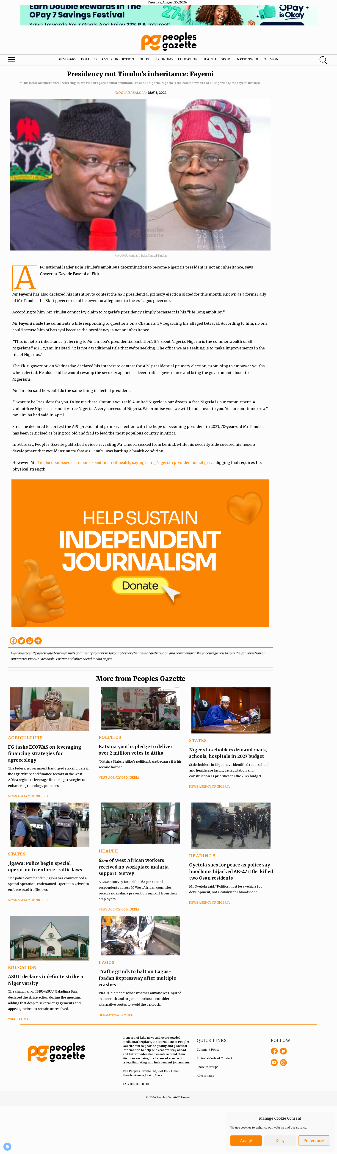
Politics (89, 59)
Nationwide (248, 59)
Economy (164, 59)
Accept (246, 1140)
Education (188, 59)
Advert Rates (205, 1075)
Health (209, 59)
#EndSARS (67, 59)
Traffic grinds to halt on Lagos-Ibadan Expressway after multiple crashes (137, 978)
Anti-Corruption (117, 59)
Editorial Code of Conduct (214, 1058)
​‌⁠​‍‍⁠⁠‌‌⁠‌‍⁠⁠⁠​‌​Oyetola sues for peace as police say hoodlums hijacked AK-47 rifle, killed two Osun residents (231, 871)
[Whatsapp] (29, 641)
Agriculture (25, 737)
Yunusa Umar (19, 1019)
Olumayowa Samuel (116, 1015)
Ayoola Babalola (130, 93)
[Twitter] (21, 641)
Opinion (271, 59)
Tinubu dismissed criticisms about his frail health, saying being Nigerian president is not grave (126, 462)
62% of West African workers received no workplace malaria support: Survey (134, 867)
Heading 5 (202, 855)
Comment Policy (208, 1049)
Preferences (314, 1140)
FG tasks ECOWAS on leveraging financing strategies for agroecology (44, 753)
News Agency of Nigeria (28, 796)
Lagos (107, 962)
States (198, 740)
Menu (18, 60)
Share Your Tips (207, 1067)
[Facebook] (13, 641)
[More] (38, 641)
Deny (280, 1140)
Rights (145, 59)
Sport (226, 59)
